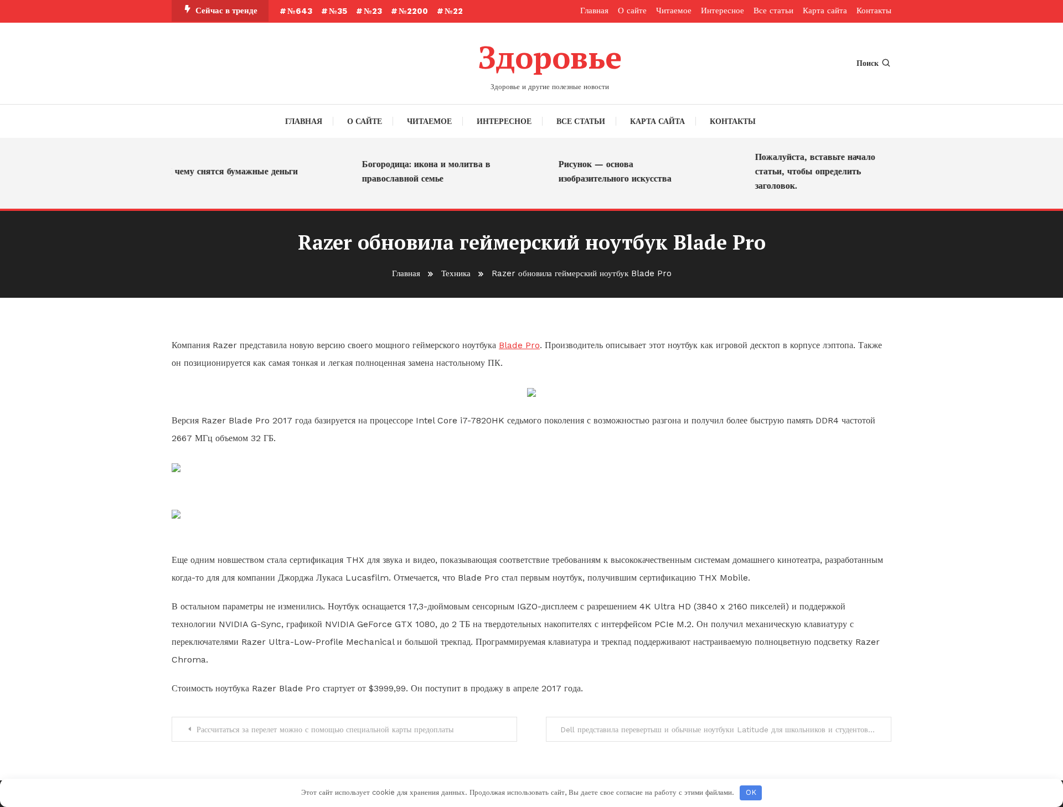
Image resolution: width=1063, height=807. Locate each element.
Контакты (873, 10)
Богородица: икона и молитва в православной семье (419, 171)
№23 (373, 11)
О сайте (632, 10)
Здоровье (550, 57)
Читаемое (674, 10)
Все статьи (773, 10)
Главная (594, 10)
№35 (338, 11)
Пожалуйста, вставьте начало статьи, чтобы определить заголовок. (808, 171)
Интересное (722, 10)
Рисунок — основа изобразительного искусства (607, 171)
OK (751, 792)
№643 (299, 11)
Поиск (867, 63)
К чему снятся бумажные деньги (224, 171)
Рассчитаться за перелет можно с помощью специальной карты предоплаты (325, 729)
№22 (454, 11)
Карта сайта (825, 10)
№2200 (413, 11)
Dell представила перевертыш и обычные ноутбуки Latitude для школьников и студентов (714, 729)
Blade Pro (519, 345)
